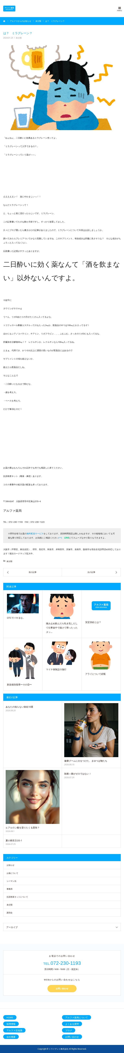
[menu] (119, 7)
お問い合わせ (62, 988)
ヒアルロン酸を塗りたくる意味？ (23, 827)
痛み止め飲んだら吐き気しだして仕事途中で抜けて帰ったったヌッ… (62, 627)
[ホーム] (4, 21)
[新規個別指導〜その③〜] (23, 661)
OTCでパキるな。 (16, 617)
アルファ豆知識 (14, 1030)
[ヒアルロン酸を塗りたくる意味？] (33, 797)
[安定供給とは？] (101, 606)
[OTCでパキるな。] (23, 603)
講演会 (9, 912)
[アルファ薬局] (9, 8)
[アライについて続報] (101, 656)
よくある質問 (72, 1023)
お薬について (12, 873)
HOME (9, 1017)
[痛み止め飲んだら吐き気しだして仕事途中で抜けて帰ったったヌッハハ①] (62, 606)
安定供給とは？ (93, 622)
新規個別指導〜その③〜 (19, 684)
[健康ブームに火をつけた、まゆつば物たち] (91, 730)
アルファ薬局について (76, 1017)
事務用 (9, 889)
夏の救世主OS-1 (14, 840)
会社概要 (11, 1036)
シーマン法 (11, 881)
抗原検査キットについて (17, 896)
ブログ (68, 1030)
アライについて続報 (95, 673)
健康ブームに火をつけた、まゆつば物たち (85, 760)
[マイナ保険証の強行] (62, 653)
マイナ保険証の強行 (56, 669)
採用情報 (11, 1023)
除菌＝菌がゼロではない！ (77, 773)
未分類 (19, 37)
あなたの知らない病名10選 (19, 706)
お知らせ (10, 865)
